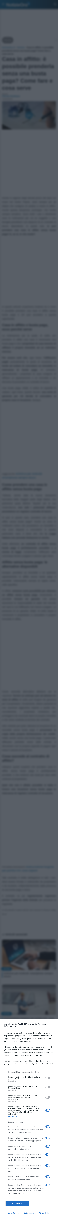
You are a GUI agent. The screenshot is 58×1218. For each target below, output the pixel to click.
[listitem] (29, 1072)
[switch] (47, 1078)
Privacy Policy (44, 1213)
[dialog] (29, 1118)
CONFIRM (17, 1203)
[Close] (52, 1024)
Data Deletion (14, 1213)
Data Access (29, 1213)
